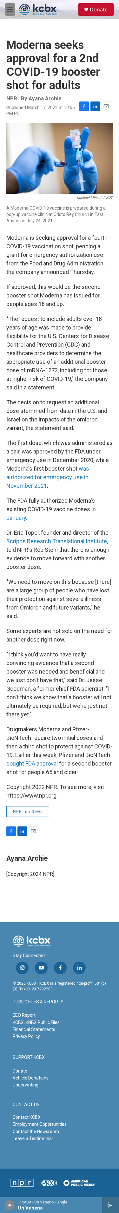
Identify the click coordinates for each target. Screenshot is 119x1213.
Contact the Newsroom (36, 1131)
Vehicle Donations (31, 1077)
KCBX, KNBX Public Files (36, 1022)
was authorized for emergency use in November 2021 (47, 477)
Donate (99, 9)
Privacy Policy (26, 1036)
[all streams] (110, 1205)
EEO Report (24, 1015)
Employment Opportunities (40, 1124)
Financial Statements (34, 1029)
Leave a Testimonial (33, 1138)
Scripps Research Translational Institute (56, 541)
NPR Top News (28, 811)
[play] (10, 1205)
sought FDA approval (32, 763)
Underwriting (25, 1084)
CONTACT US (26, 1104)
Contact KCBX (27, 1117)
